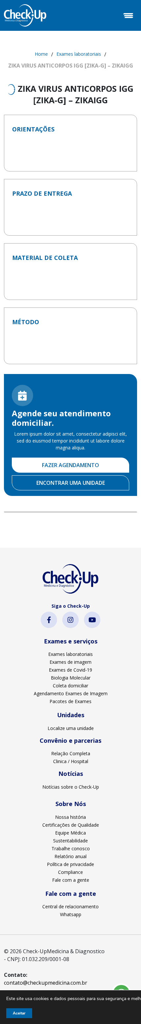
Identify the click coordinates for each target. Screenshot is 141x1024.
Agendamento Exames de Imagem (71, 693)
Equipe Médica (70, 833)
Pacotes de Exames (70, 701)
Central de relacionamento (70, 906)
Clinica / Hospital (70, 761)
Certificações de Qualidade (70, 825)
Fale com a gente (70, 880)
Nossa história (70, 817)
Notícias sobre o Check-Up (70, 787)
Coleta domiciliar (70, 685)
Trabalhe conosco (70, 848)
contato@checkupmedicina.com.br (45, 982)
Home (41, 54)
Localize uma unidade (71, 728)
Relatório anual (70, 856)
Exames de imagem (70, 662)
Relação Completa (70, 753)
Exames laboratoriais (78, 54)
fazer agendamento (70, 465)
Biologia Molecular (71, 678)
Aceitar (19, 1013)
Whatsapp (70, 914)
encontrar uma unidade (70, 482)
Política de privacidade (70, 864)
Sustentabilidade (70, 840)
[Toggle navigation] (128, 15)
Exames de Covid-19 (70, 670)
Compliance (70, 872)
